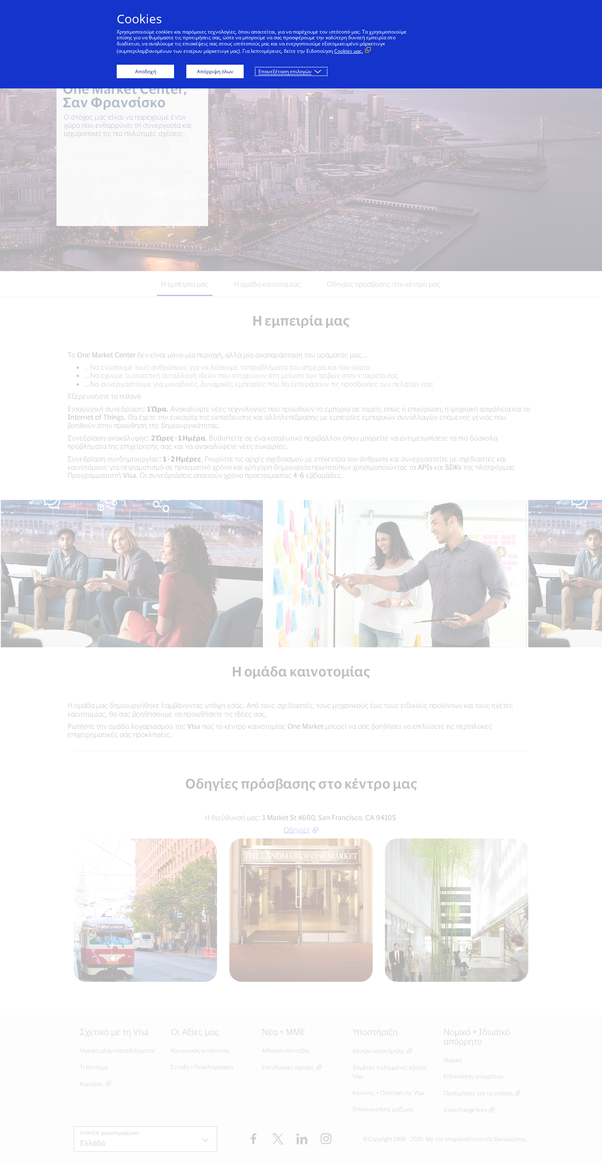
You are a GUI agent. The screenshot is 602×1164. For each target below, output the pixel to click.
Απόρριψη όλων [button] (215, 71)
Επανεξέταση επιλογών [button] (285, 71)
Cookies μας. (348, 50)
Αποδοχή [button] (145, 71)
